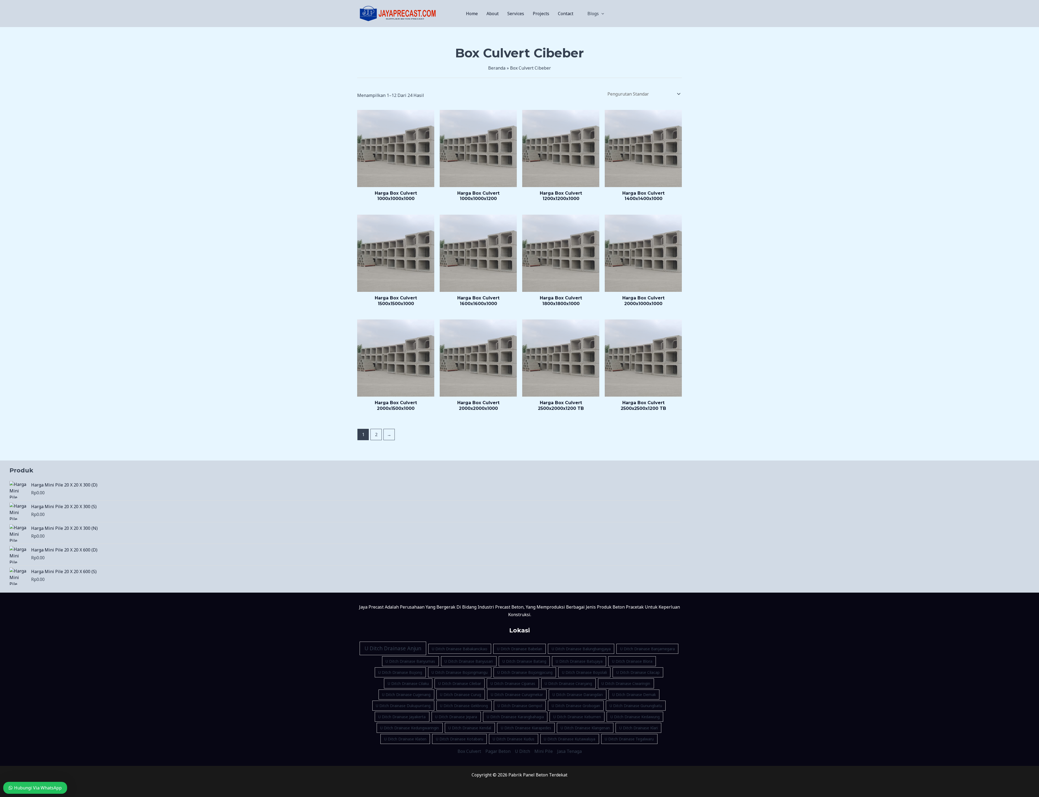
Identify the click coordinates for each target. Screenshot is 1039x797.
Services (515, 14)
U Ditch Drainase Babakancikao (459, 648)
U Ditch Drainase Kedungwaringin (409, 727)
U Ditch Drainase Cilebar (459, 683)
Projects (541, 14)
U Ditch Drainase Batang (524, 661)
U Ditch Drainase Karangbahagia (515, 716)
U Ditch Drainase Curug (460, 694)
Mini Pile (543, 751)
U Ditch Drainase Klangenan (585, 727)
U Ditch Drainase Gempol (520, 705)
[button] (601, 13)
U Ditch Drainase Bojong (400, 672)
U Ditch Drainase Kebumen (577, 716)
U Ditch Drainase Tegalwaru (629, 739)
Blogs (593, 14)
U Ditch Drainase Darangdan (578, 694)
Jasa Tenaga (569, 751)
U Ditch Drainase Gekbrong (464, 705)
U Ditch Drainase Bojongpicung (525, 672)
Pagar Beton (498, 751)
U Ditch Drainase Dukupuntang (403, 705)
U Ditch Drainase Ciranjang (568, 683)
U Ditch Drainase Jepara (456, 716)
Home (472, 14)
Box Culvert (469, 751)
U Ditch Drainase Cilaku (408, 683)
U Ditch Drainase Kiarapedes (526, 727)
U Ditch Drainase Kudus (513, 739)
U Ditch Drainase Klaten (405, 739)
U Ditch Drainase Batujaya (579, 661)
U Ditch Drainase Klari (638, 727)
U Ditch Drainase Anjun (392, 648)
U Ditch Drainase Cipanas (513, 683)
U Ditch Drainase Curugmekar (517, 694)
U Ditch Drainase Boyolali (584, 672)
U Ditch (522, 751)
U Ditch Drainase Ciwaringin (625, 683)
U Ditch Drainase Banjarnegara (647, 648)
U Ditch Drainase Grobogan (576, 705)
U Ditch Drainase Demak (634, 694)
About (492, 14)
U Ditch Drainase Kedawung (635, 716)
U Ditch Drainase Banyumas (410, 661)
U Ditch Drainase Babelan (519, 648)
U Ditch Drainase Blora (632, 661)
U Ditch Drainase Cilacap (638, 672)
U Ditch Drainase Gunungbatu (636, 705)
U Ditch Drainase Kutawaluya (569, 739)
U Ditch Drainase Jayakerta (402, 716)
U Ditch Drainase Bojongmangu (460, 672)
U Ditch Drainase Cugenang (406, 694)
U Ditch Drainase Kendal (469, 727)
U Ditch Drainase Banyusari (469, 661)
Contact (565, 14)
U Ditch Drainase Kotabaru (459, 739)
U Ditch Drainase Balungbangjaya (581, 648)
